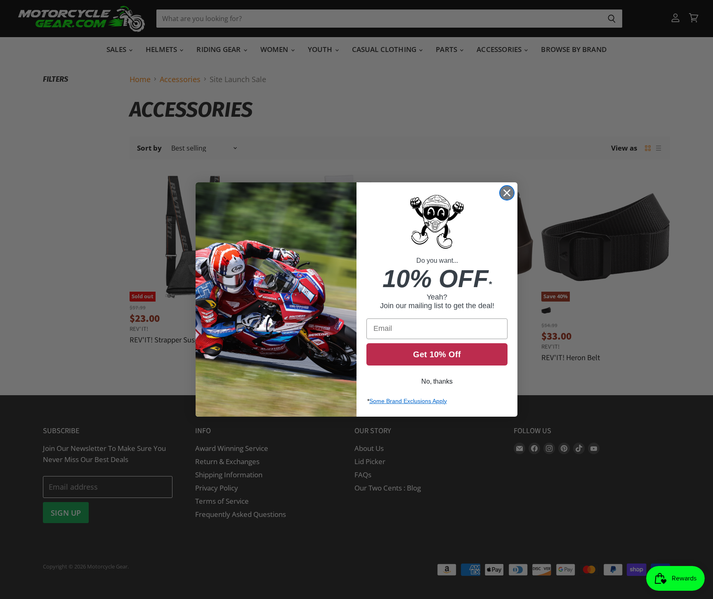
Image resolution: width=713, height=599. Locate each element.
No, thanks (437, 381)
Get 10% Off (437, 354)
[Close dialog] (507, 193)
